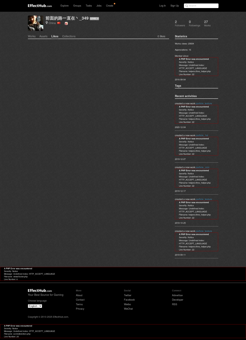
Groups (77, 5)
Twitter (127, 295)
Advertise (177, 295)
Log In (162, 5)
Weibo (127, 304)
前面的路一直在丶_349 (67, 18)
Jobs (98, 5)
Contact (80, 299)
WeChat (128, 308)
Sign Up (174, 5)
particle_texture (204, 103)
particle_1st (202, 135)
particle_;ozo (202, 167)
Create (109, 5)
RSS (174, 304)
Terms (79, 304)
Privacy (80, 308)
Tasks (89, 5)
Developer (177, 299)
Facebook (129, 299)
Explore (65, 5)
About (79, 295)
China (53, 23)
